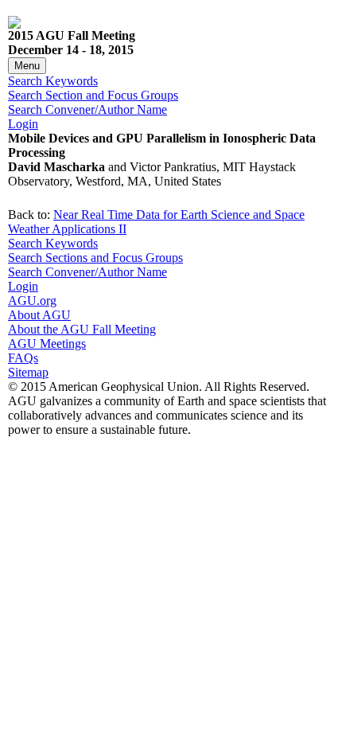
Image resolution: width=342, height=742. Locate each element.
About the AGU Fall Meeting (82, 329)
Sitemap (28, 372)
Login (23, 124)
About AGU (39, 315)
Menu (27, 66)
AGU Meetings (47, 343)
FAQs (23, 358)
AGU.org (32, 300)
